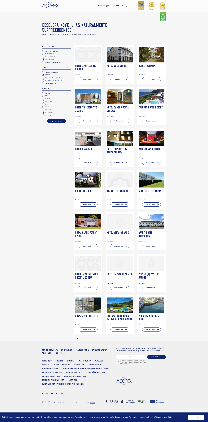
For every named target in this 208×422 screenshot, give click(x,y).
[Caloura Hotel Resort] (151, 103)
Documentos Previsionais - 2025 (53, 380)
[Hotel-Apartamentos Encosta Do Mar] (88, 270)
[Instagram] (47, 394)
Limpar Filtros (56, 121)
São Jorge (48, 109)
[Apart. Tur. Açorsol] (120, 187)
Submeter (155, 357)
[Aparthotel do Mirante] (151, 187)
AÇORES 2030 (73, 380)
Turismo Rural (50, 83)
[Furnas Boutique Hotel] (88, 312)
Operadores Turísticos (53, 62)
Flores (47, 98)
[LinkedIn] (57, 394)
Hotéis (47, 74)
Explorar (101, 6)
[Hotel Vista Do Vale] (120, 229)
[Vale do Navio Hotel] (151, 145)
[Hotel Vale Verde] (120, 62)
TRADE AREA (47, 353)
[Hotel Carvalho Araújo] (120, 270)
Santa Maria (49, 107)
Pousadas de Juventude (53, 80)
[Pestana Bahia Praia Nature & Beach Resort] (120, 312)
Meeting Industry (85, 361)
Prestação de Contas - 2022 (52, 372)
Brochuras (70, 361)
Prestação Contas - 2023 (74, 372)
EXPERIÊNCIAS (66, 349)
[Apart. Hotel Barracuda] (151, 229)
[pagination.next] (83, 338)
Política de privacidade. (162, 417)
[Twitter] (62, 394)
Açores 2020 (99, 361)
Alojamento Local (51, 72)
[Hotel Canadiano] (88, 145)
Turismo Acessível (94, 365)
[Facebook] (42, 394)
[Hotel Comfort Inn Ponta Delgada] (120, 145)
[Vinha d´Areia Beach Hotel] (151, 312)
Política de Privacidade (62, 365)
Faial (47, 95)
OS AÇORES (60, 353)
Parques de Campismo (53, 77)
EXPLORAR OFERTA (99, 349)
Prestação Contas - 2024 (96, 372)
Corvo (47, 93)
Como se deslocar (51, 51)
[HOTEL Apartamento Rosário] (88, 62)
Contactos (45, 365)
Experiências (49, 53)
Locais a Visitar (50, 56)
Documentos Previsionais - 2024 (75, 376)
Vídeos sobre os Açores (50, 369)
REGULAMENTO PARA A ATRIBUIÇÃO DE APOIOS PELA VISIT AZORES (63, 384)
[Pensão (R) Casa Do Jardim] (151, 270)
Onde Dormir (49, 59)
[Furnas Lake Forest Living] (88, 229)
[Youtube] (52, 394)
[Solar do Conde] (88, 187)
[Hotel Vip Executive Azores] (88, 103)
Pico (46, 104)
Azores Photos (47, 361)
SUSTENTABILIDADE (50, 349)
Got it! (196, 417)
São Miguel (49, 112)
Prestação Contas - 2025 (51, 376)
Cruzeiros (60, 361)
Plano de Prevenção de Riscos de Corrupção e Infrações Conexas (86, 369)
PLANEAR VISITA (82, 349)
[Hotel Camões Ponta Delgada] (120, 103)
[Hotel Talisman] (151, 62)
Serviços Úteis (79, 365)
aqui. (130, 363)
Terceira (48, 115)
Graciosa (48, 101)
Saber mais (87, 79)
